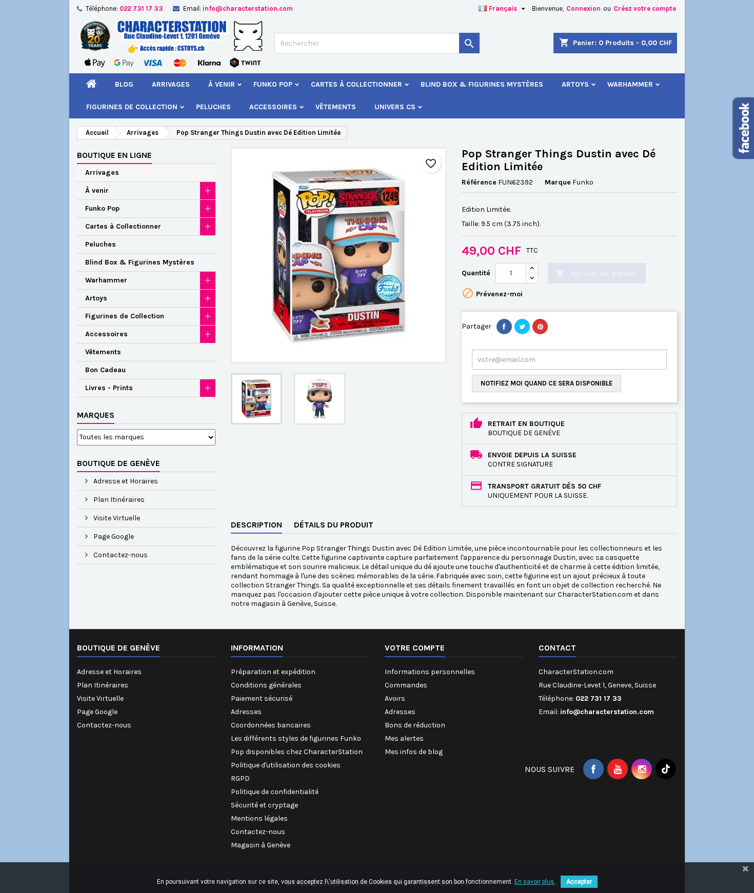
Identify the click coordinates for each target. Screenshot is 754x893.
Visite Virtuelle (116, 518)
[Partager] (504, 326)
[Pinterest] (540, 326)
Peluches (213, 107)
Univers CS (394, 107)
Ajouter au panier (595, 273)
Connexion (583, 8)
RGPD (240, 778)
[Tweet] (522, 326)
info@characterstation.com (248, 8)
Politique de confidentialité (275, 791)
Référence (479, 182)
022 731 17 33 (141, 8)
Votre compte (415, 648)
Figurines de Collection (131, 107)
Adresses (246, 711)
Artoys (575, 84)
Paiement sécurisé (261, 698)
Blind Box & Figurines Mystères (482, 84)
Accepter (579, 881)
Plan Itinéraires (118, 499)
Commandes (406, 685)
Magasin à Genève (260, 845)
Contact (557, 648)
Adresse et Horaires (125, 481)
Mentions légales (259, 818)
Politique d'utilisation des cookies (286, 765)
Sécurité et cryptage (264, 805)
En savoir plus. (534, 881)
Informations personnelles (430, 671)
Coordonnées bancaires (271, 725)
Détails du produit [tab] (333, 525)
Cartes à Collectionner (356, 84)
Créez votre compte (644, 8)
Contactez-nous (120, 555)
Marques (95, 415)
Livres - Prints (109, 387)
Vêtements (335, 107)
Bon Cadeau (105, 370)
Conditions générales (266, 685)
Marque (558, 182)
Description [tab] (256, 525)
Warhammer (630, 84)
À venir (221, 84)
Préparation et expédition (273, 671)
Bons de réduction (415, 725)
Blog (124, 84)
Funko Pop (272, 84)
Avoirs (395, 698)
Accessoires (273, 107)
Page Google (113, 536)
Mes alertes (404, 738)
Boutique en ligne (114, 155)
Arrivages (171, 84)
